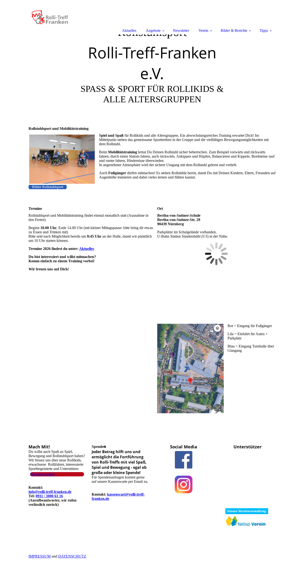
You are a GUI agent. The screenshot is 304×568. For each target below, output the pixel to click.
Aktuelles (86, 249)
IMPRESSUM (39, 556)
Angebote (153, 30)
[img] (152, 73)
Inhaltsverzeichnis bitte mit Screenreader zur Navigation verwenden (60, 124)
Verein (203, 30)
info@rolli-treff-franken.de (49, 492)
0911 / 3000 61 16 (49, 496)
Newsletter (181, 30)
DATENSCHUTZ (72, 556)
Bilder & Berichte (234, 30)
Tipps (264, 30)
